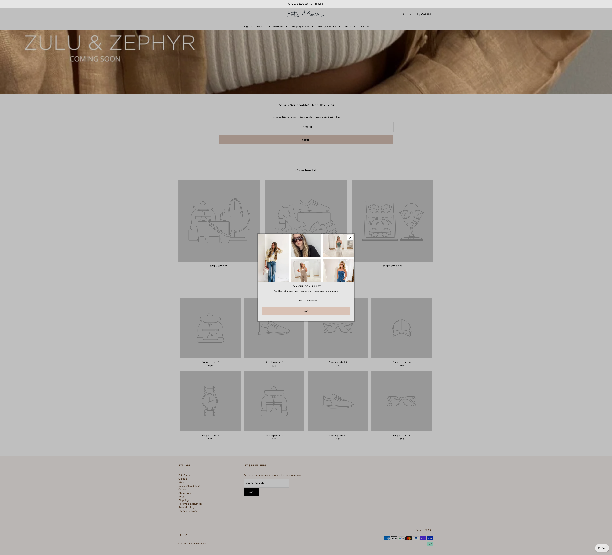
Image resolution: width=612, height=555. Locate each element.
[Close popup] (350, 237)
